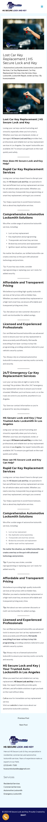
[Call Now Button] (5, 817)
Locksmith (7, 76)
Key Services (26, 73)
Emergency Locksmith (13, 794)
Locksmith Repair (19, 76)
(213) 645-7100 (10, 765)
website (13, 705)
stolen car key (32, 76)
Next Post (23, 725)
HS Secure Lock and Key (21, 440)
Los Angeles (17, 447)
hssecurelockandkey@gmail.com (17, 769)
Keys (35, 73)
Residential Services (12, 783)
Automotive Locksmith (13, 67)
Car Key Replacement (19, 70)
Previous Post (23, 718)
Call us (5, 698)
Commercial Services (12, 787)
